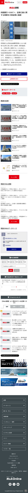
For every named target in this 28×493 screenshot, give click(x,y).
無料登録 (25, 2)
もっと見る (14, 177)
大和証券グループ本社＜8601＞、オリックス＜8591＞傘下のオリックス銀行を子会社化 (13, 189)
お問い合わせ (14, 467)
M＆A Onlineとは (14, 456)
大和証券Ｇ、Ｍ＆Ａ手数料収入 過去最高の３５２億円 (19, 137)
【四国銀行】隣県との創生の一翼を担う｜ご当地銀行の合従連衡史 (19, 157)
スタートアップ (7, 427)
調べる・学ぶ (7, 411)
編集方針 (14, 454)
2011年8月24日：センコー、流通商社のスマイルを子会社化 (14, 281)
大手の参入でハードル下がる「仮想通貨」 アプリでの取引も (19, 167)
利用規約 (14, 460)
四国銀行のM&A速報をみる (9, 69)
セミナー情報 (7, 444)
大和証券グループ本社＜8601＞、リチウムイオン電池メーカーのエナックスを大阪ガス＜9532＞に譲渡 (14, 197)
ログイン (19, 2)
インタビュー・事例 (8, 422)
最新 (7, 306)
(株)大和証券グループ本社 (11, 238)
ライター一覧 (7, 449)
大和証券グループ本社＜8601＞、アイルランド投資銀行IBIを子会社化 (14, 210)
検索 (11, 270)
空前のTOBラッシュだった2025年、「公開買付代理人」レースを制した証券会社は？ (19, 106)
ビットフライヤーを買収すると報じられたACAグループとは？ (19, 147)
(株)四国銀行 (8, 245)
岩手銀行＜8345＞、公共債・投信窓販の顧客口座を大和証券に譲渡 (13, 204)
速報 (4, 400)
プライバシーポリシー (13, 458)
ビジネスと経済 (7, 433)
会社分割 (14, 93)
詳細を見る (14, 249)
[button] (2, 287)
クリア (16, 270)
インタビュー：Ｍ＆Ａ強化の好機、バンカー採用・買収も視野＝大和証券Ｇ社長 (19, 117)
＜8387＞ (11, 12)
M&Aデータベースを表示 (14, 74)
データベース (7, 405)
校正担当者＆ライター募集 (13, 463)
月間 (21, 306)
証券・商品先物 (6, 93)
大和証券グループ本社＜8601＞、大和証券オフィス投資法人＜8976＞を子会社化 (14, 217)
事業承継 (5, 416)
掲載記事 (14, 465)
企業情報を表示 (14, 79)
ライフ (5, 438)
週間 (14, 306)
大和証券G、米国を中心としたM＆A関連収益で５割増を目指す (19, 127)
